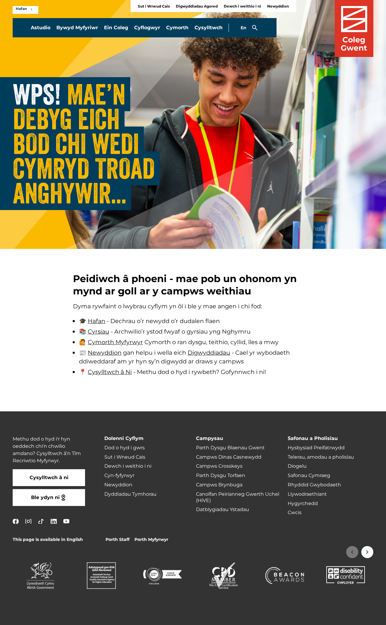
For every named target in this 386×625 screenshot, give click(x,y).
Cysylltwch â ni (49, 478)
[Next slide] (367, 552)
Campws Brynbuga (219, 485)
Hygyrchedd (303, 503)
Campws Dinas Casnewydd (228, 457)
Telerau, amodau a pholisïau (321, 457)
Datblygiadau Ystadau (222, 510)
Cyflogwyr (147, 27)
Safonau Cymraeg (309, 475)
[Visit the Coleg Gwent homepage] (354, 28)
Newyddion (278, 6)
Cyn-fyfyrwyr (119, 475)
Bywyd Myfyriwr (77, 27)
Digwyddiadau (209, 353)
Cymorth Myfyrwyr (115, 342)
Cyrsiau (98, 332)
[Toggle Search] (254, 27)
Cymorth (177, 27)
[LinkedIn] (54, 521)
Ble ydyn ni (45, 497)
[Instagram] (28, 521)
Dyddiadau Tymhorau (130, 494)
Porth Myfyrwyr (151, 539)
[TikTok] (41, 521)
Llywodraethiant (307, 494)
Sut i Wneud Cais (154, 6)
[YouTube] (66, 521)
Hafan (21, 9)
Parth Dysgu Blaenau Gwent (230, 448)
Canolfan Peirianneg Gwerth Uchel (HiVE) (237, 497)
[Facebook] (16, 521)
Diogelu (297, 466)
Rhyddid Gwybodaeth (314, 485)
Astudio (40, 27)
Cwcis (295, 513)
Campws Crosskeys (219, 466)
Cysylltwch (209, 27)
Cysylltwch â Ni (110, 372)
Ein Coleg (116, 27)
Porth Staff (117, 539)
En (243, 28)
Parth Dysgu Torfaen (220, 475)
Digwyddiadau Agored (197, 6)
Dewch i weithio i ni (242, 6)
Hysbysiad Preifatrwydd (316, 448)
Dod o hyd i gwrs (124, 448)
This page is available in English (48, 539)
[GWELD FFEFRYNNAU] (344, 616)
